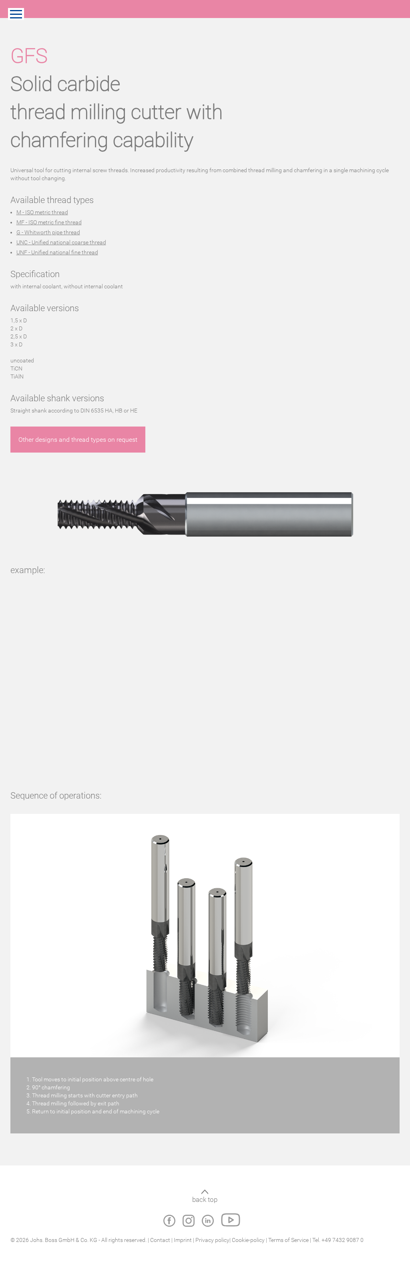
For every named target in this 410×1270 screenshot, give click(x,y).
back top (204, 1200)
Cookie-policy (249, 1240)
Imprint (183, 1240)
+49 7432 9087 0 (343, 1240)
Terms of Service (288, 1240)
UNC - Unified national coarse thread (61, 242)
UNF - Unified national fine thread (57, 252)
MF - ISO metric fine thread (49, 222)
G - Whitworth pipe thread (48, 232)
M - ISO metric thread (42, 212)
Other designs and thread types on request (77, 439)
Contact (160, 1240)
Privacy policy (212, 1240)
